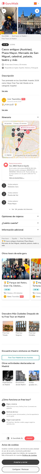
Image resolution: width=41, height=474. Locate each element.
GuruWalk (5, 36)
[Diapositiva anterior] (5, 22)
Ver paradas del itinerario (22, 209)
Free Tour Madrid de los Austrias (20, 357)
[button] (28, 132)
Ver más (5, 91)
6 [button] (21, 136)
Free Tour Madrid (26, 238)
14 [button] (18, 129)
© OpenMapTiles (20, 155)
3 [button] (22, 134)
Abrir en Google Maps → (16, 178)
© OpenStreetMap (31, 155)
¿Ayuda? (29, 438)
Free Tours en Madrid (9, 39)
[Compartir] (37, 11)
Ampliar (9, 155)
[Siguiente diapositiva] (36, 22)
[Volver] (4, 11)
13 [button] (13, 130)
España (14, 238)
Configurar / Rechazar (20, 469)
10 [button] (19, 134)
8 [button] (19, 140)
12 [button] (13, 134)
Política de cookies (29, 455)
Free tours (5, 238)
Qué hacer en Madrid (19, 36)
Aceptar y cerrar (20, 462)
